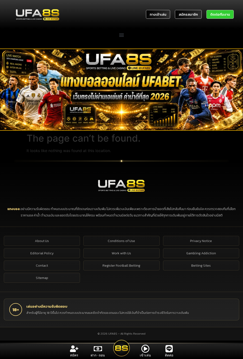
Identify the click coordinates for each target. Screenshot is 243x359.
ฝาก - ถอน (98, 355)
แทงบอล (13, 208)
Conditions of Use (121, 240)
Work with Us (121, 253)
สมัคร (74, 355)
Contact (42, 265)
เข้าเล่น (145, 355)
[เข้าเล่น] (145, 349)
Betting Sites (201, 265)
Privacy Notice (201, 240)
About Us (42, 240)
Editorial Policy (42, 253)
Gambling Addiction (201, 253)
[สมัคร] (74, 349)
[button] (122, 35)
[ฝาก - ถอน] (98, 349)
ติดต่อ (169, 355)
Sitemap (42, 277)
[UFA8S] (121, 185)
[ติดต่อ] (169, 349)
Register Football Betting (121, 265)
